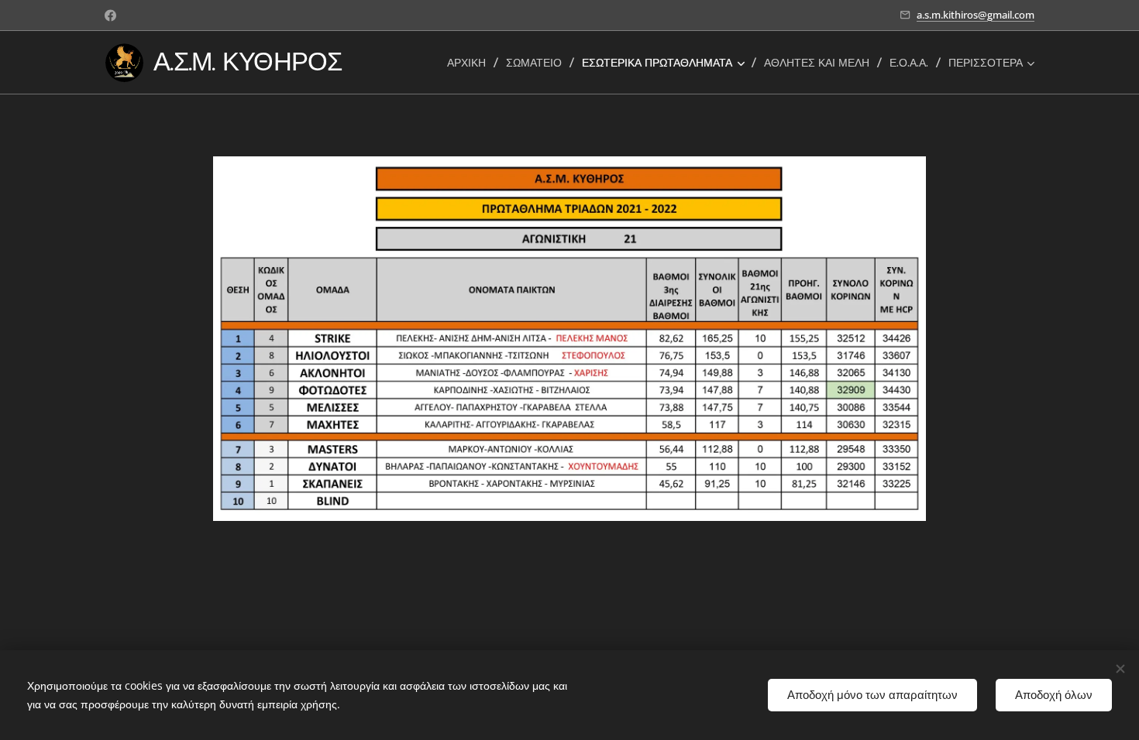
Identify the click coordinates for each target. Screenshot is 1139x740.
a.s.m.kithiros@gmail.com (975, 15)
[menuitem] (470, 62)
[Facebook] (110, 15)
